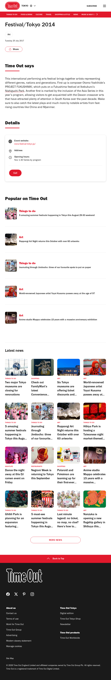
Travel (48, 15)
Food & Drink (26, 15)
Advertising (11, 635)
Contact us (11, 613)
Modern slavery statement (18, 641)
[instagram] (32, 594)
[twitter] (16, 594)
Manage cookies (14, 646)
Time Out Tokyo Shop (70, 619)
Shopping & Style (62, 15)
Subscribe (92, 6)
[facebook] (8, 594)
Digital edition (67, 613)
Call (15, 173)
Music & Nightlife (89, 15)
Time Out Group (14, 630)
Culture (39, 15)
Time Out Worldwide (70, 638)
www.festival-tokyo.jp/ (25, 144)
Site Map (10, 659)
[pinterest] (24, 594)
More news (55, 540)
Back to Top (58, 559)
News (75, 15)
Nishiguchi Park (14, 91)
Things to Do (11, 15)
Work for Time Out (15, 624)
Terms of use (12, 619)
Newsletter (65, 624)
